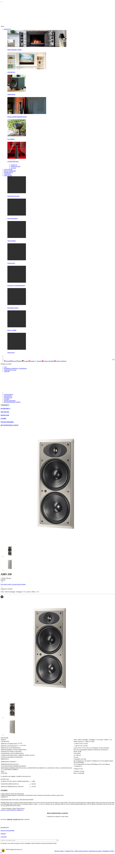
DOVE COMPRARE (10, 171)
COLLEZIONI (8, 169)
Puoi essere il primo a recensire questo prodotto (13, 584)
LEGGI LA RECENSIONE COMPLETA (12, 810)
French (14, 361)
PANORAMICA (8, 394)
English (8, 361)
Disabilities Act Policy (108, 851)
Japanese (39, 361)
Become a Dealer (59, 851)
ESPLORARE (8, 175)
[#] (1, 852)
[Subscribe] (57, 840)
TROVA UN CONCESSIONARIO (7, 830)
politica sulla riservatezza (81, 851)
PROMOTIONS (8, 172)
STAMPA (6, 399)
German (26, 361)
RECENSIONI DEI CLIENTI (12, 402)
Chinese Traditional (61, 361)
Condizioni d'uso (69, 851)
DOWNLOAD (8, 397)
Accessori (13, 168)
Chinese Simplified (48, 361)
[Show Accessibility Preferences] (3, 850)
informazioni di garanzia (95, 851)
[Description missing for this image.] (7, 25)
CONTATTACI (4, 836)
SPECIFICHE (8, 396)
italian (20, 361)
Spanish (32, 361)
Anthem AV (14, 165)
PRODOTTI (7, 29)
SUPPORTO (7, 174)
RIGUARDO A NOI (5, 827)
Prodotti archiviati (15, 166)
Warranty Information (9, 400)
